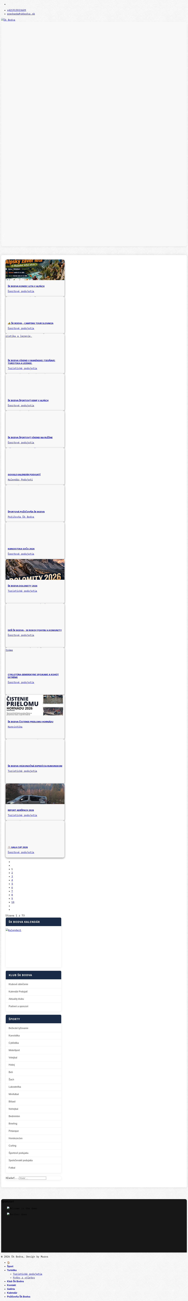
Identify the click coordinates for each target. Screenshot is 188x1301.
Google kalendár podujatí (24, 474)
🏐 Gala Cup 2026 (18, 847)
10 (12, 902)
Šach (11, 1079)
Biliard (12, 1101)
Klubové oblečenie (18, 984)
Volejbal (13, 1057)
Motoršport (14, 1050)
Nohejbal (13, 1109)
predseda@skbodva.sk (21, 13)
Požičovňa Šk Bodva (21, 516)
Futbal (12, 1167)
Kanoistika (15, 726)
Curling (12, 1145)
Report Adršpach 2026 (21, 810)
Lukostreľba (15, 1087)
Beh (11, 1072)
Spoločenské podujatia (21, 1160)
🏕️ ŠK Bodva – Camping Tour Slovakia (30, 323)
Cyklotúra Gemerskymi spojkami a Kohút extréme (33, 676)
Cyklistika (14, 1043)
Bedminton (14, 1116)
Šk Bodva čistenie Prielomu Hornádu (30, 721)
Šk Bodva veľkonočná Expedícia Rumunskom (35, 765)
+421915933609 (16, 10)
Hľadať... (12, 1177)
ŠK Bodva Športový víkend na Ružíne (30, 437)
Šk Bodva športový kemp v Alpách (28, 400)
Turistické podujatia (22, 368)
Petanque (14, 1131)
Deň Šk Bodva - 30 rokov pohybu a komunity (35, 630)
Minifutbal (14, 1094)
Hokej (12, 1065)
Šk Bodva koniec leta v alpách (26, 286)
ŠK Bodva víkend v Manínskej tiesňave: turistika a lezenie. (31, 362)
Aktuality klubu (16, 999)
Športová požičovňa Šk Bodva (26, 511)
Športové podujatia (21, 291)
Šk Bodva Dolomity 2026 (22, 585)
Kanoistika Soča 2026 (21, 548)
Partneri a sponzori (18, 1006)
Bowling (13, 1123)
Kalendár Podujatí (20, 479)
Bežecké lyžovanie (18, 1028)
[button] (94, 235)
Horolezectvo (15, 1138)
